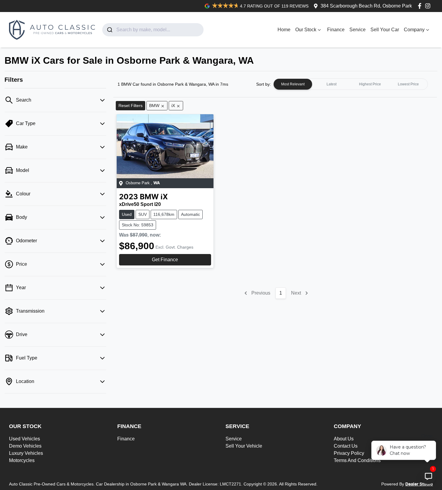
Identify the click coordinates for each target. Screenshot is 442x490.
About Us (344, 438)
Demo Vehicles (25, 446)
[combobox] (153, 29)
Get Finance (165, 259)
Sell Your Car (384, 29)
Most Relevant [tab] (293, 84)
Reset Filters (130, 105)
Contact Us (346, 446)
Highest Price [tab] (370, 84)
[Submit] (109, 29)
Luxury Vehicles (26, 453)
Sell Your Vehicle (244, 446)
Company (414, 29)
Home (284, 29)
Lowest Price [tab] (408, 84)
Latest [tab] (331, 84)
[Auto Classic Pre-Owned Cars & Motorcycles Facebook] (421, 6)
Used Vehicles (24, 438)
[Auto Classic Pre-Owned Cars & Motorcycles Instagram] (429, 6)
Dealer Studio (419, 484)
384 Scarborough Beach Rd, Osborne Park (366, 5)
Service (357, 29)
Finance (336, 29)
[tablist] (350, 84)
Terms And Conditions (357, 460)
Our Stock (305, 29)
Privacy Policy (349, 453)
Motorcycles (22, 460)
